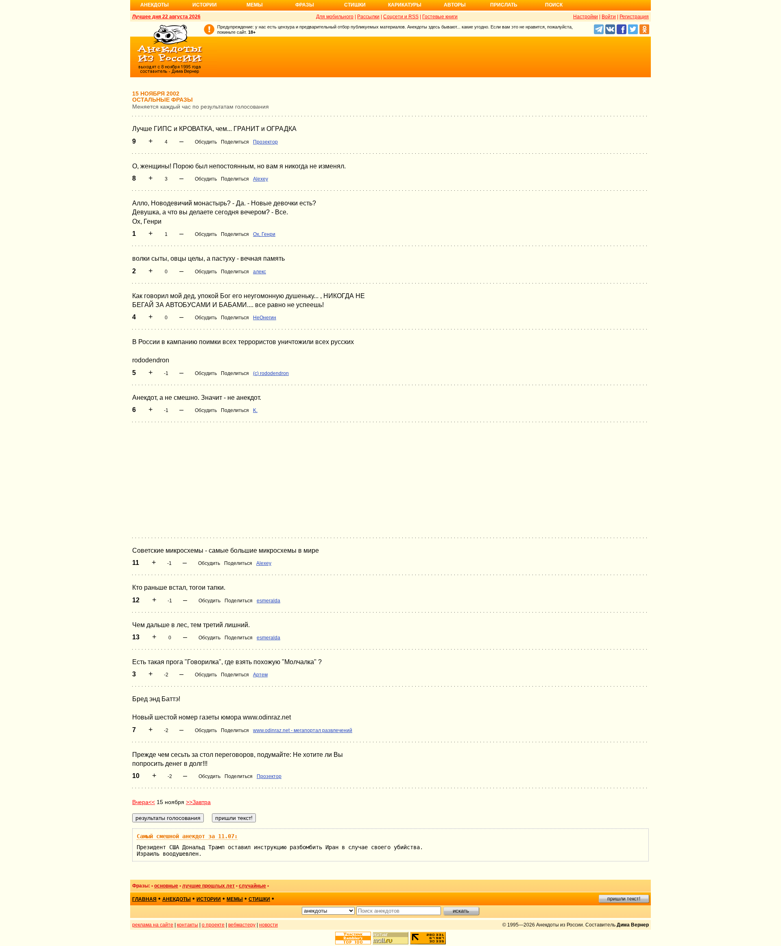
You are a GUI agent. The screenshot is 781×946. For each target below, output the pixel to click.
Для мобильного (334, 17)
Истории (204, 5)
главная (144, 899)
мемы (235, 899)
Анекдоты (154, 5)
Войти (609, 17)
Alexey (260, 179)
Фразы (304, 5)
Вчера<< (143, 802)
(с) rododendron (271, 373)
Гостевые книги (440, 17)
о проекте (213, 925)
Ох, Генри (264, 234)
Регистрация (634, 17)
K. (255, 410)
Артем (260, 675)
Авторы (455, 5)
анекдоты (176, 899)
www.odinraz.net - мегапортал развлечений (302, 730)
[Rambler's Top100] (353, 938)
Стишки (355, 5)
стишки (259, 899)
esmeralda (268, 601)
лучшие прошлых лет (208, 886)
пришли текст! (623, 899)
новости (268, 925)
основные (166, 886)
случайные (252, 886)
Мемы (255, 5)
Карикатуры (404, 5)
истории (208, 899)
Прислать (503, 5)
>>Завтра (198, 802)
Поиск (554, 5)
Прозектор (265, 142)
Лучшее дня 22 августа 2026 (166, 17)
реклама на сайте (152, 925)
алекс (259, 272)
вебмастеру (241, 925)
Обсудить (206, 142)
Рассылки (368, 17)
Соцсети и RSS (401, 17)
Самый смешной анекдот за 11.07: (187, 836)
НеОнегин (264, 317)
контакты (187, 925)
